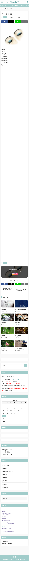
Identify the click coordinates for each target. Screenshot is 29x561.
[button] (4, 21)
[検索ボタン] (27, 2)
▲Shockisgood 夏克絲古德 (8, 523)
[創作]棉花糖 (5, 487)
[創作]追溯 (4, 474)
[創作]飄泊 (4, 481)
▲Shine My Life (5, 514)
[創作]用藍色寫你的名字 (8, 471)
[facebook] (13, 557)
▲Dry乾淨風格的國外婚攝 (8, 531)
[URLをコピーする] (24, 21)
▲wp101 (4, 511)
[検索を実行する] (25, 365)
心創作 (5, 17)
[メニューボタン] (2, 2)
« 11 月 (3, 421)
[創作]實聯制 (5, 484)
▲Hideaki (4, 530)
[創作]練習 (4, 478)
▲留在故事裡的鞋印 (6, 513)
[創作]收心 (4, 468)
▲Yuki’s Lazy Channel (7, 522)
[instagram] (15, 557)
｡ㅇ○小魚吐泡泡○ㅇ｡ (14, 2)
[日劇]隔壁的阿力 (6, 465)
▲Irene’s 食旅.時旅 (6, 520)
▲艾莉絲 (4, 516)
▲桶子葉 (4, 518)
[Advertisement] (14, 83)
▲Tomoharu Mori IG (6, 528)
